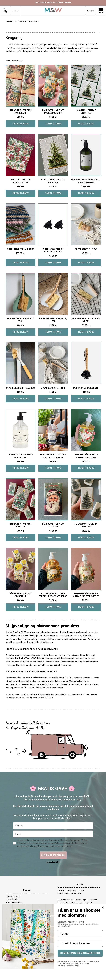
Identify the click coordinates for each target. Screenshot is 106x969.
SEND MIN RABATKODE (53, 855)
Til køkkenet (20, 21)
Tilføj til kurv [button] (20, 123)
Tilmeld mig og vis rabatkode (80, 953)
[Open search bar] (5, 9)
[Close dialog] (102, 907)
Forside (9, 21)
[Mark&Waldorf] (53, 10)
